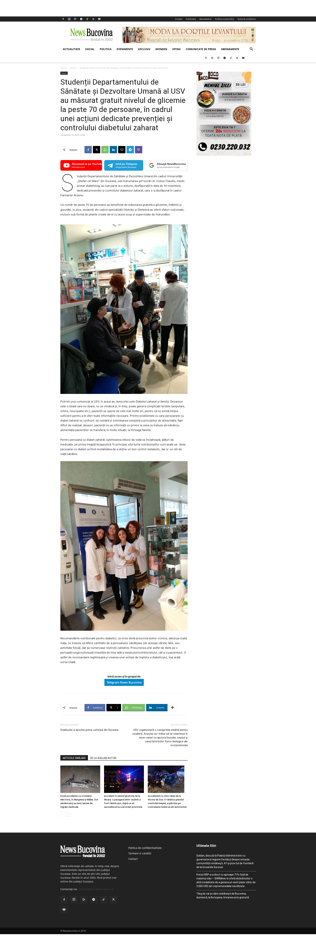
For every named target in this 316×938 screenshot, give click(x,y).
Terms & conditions (246, 19)
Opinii (176, 49)
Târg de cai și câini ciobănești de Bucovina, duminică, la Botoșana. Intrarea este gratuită (222, 895)
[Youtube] (99, 19)
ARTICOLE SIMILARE (74, 758)
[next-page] (68, 814)
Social (90, 49)
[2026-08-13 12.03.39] (223, 155)
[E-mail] (121, 149)
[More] (172, 707)
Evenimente (125, 49)
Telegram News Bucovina (124, 682)
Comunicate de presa (201, 49)
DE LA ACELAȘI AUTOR (103, 758)
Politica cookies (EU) (224, 19)
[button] (251, 49)
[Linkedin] (113, 149)
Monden (161, 49)
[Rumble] (75, 19)
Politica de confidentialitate (145, 848)
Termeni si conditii (139, 853)
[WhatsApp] (105, 149)
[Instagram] (69, 19)
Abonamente (205, 19)
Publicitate (191, 19)
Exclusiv (144, 49)
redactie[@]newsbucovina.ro (95, 889)
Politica (106, 49)
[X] (93, 19)
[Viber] (138, 149)
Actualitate (71, 49)
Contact (178, 19)
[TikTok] (87, 19)
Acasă (63, 67)
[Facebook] (63, 19)
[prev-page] (62, 814)
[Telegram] (81, 19)
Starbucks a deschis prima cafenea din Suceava (89, 730)
